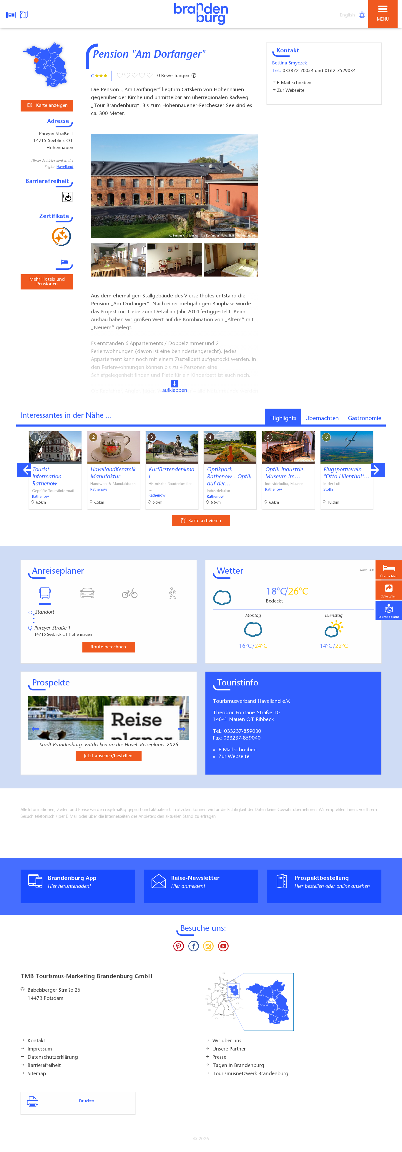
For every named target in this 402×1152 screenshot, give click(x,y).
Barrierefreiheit (44, 1065)
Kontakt (36, 1041)
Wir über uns (226, 1041)
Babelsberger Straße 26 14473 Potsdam (54, 994)
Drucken (86, 1101)
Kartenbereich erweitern (364, 427)
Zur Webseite (233, 757)
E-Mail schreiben (237, 750)
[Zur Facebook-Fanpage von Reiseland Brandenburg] (193, 947)
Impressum (40, 1049)
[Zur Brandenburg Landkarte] (249, 1005)
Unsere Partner (229, 1049)
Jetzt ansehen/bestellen (108, 756)
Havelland (65, 167)
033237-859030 (242, 731)
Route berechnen (108, 647)
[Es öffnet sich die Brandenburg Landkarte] (25, 14)
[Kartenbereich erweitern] (393, 428)
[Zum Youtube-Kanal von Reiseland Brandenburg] (223, 947)
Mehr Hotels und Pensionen (47, 282)
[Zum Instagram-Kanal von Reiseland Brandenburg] (208, 947)
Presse (219, 1057)
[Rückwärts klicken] (32, 729)
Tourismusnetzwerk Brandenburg (250, 1074)
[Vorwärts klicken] (184, 729)
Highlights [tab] (283, 419)
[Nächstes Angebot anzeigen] (378, 470)
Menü (383, 19)
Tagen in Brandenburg (238, 1065)
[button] (389, 590)
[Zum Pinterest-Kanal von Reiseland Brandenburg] (178, 947)
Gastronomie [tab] (364, 419)
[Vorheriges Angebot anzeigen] (24, 470)
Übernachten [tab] (322, 419)
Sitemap (37, 1074)
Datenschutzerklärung (53, 1057)
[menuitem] (348, 15)
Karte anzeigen (51, 105)
